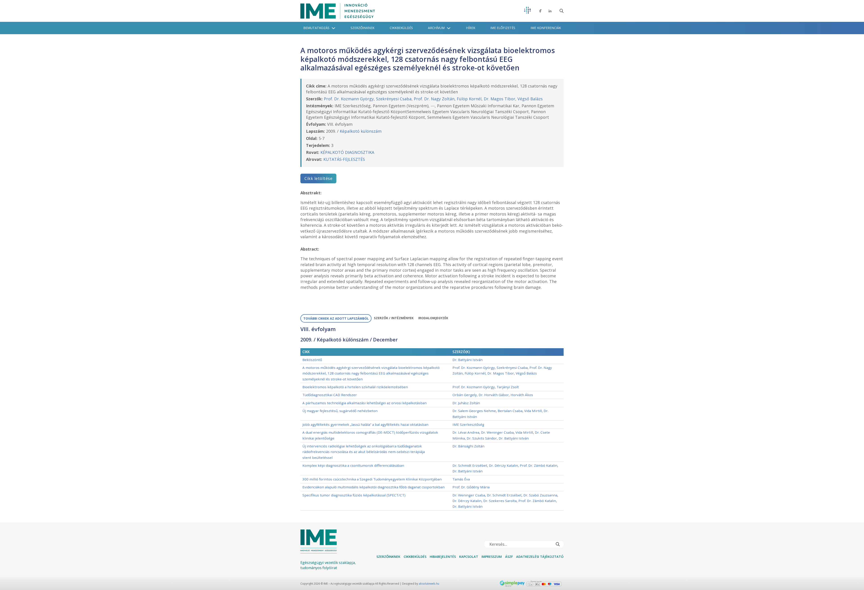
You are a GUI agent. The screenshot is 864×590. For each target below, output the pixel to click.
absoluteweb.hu (429, 584)
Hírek (470, 28)
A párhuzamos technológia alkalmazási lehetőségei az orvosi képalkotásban (364, 403)
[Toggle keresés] (562, 11)
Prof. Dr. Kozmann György (349, 98)
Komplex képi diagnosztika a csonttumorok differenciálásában (353, 465)
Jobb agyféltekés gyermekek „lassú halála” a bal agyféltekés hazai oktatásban (365, 424)
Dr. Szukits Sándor (482, 438)
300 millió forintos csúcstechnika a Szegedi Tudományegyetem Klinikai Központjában (372, 479)
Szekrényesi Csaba (394, 98)
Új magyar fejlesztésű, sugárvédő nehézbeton (340, 410)
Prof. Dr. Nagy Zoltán (434, 98)
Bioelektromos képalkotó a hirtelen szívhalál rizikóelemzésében (355, 387)
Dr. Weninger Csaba (497, 432)
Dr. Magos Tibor (499, 98)
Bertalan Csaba (510, 410)
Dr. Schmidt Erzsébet (469, 465)
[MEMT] (527, 11)
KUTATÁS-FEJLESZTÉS (344, 159)
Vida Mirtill (533, 410)
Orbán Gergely (464, 395)
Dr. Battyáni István (467, 359)
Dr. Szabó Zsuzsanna (540, 495)
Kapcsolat (468, 556)
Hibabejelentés (443, 556)
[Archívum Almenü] (449, 28)
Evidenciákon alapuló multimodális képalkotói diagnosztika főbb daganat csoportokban (373, 487)
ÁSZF (509, 556)
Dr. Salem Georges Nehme (474, 410)
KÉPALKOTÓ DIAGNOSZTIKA (347, 152)
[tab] (335, 318)
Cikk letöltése (318, 178)
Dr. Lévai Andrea (465, 432)
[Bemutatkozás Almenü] (333, 28)
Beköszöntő (312, 359)
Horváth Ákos (522, 395)
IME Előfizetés (502, 28)
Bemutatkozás (316, 28)
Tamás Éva (461, 479)
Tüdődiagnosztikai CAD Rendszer (329, 395)
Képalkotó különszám (361, 131)
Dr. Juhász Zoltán (466, 403)
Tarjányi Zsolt (508, 387)
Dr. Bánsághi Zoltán (468, 446)
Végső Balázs (530, 98)
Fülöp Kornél (469, 98)
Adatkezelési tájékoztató (540, 556)
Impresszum (492, 556)
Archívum (436, 28)
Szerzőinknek (362, 28)
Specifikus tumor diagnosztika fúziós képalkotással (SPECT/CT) (353, 495)
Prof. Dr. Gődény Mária (471, 487)
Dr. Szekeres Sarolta (500, 500)
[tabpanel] (432, 418)
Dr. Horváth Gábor (494, 395)
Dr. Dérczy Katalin (503, 465)
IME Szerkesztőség (468, 424)
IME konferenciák (546, 28)
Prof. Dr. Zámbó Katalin (538, 465)
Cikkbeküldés (401, 28)
